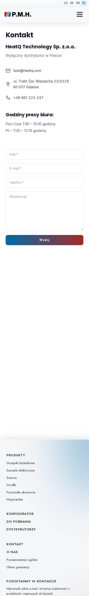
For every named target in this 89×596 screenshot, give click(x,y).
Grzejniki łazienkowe (20, 463)
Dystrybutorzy (21, 529)
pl (84, 3)
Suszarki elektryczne (20, 470)
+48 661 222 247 (28, 97)
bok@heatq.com (27, 70)
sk (72, 3)
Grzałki (11, 485)
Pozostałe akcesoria (20, 492)
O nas (12, 552)
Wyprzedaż (14, 499)
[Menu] (79, 14)
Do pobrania (18, 521)
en (78, 3)
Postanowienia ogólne (22, 560)
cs (66, 3)
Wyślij (44, 240)
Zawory (11, 478)
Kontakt (14, 544)
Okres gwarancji (17, 567)
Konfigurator (19, 514)
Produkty (15, 455)
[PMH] (18, 14)
